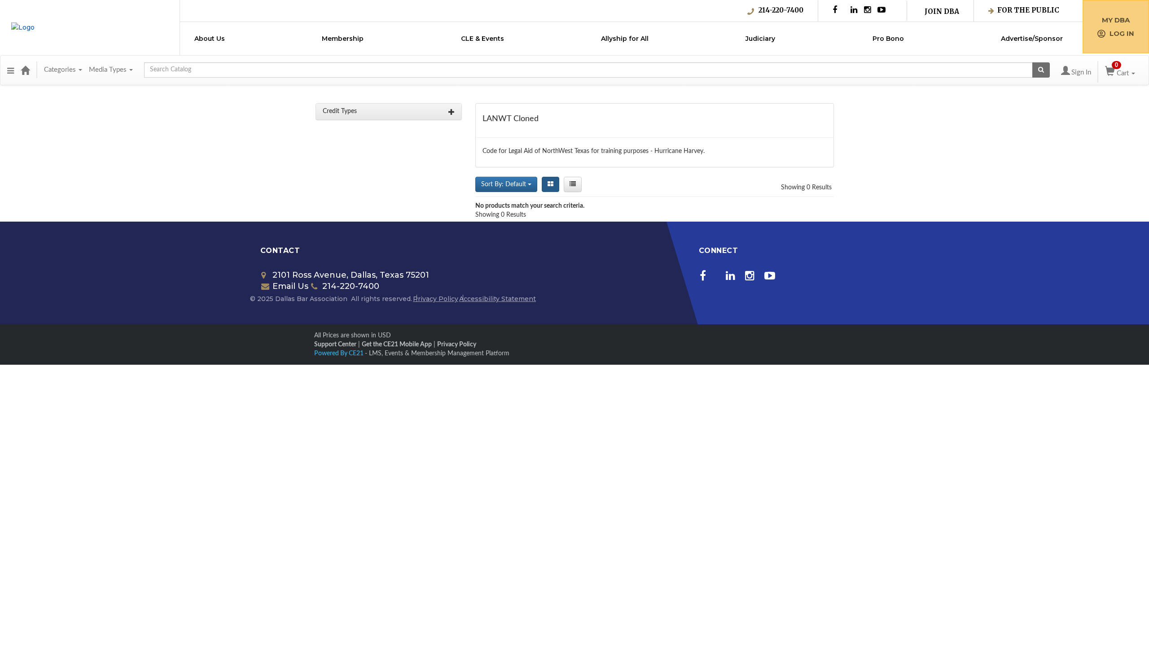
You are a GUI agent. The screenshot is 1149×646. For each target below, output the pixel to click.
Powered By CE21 (339, 353)
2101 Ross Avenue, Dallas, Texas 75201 (350, 275)
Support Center (335, 344)
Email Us (290, 286)
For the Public (1028, 10)
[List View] (573, 184)
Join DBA (942, 11)
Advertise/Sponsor (1032, 39)
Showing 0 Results (806, 187)
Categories (61, 69)
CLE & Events (482, 39)
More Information (520, 637)
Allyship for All (625, 39)
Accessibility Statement (497, 299)
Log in (1122, 33)
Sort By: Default (504, 184)
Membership (343, 39)
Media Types (108, 69)
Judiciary (760, 39)
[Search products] (1041, 70)
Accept (780, 631)
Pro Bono (888, 39)
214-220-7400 (781, 10)
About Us (209, 39)
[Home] (25, 70)
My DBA (1116, 20)
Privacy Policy (435, 299)
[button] (10, 70)
